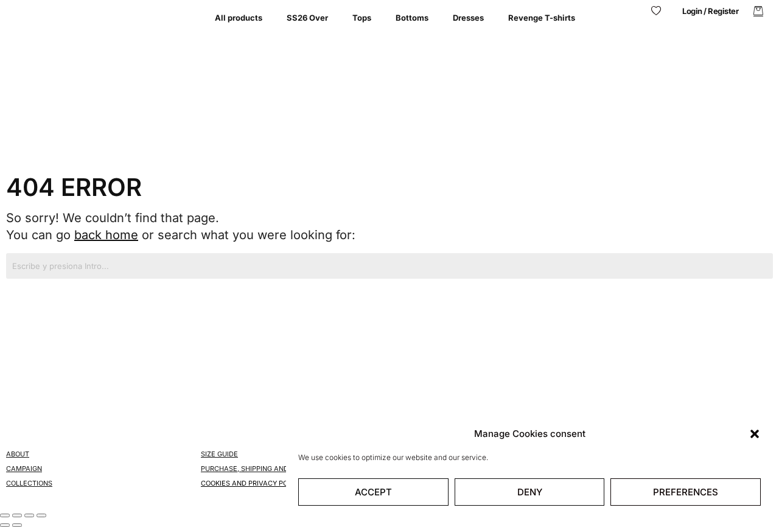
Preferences (685, 492)
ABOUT (17, 454)
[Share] (29, 515)
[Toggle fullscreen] (17, 515)
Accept (373, 492)
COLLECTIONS (29, 483)
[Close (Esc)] (41, 515)
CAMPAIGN (24, 468)
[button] (755, 434)
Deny (529, 492)
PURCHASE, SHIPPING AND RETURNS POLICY (274, 468)
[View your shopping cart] (758, 11)
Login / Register (710, 11)
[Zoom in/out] (5, 515)
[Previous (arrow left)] (5, 525)
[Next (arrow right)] (17, 525)
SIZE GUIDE (219, 454)
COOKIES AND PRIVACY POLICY (251, 483)
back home (106, 235)
